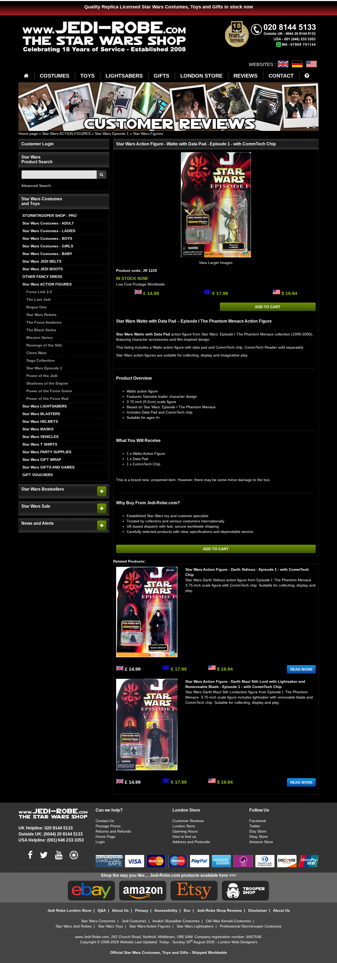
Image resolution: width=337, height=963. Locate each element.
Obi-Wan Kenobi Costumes (228, 921)
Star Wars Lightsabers (195, 926)
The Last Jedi (38, 299)
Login (100, 842)
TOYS (87, 76)
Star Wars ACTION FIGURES (66, 133)
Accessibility (165, 910)
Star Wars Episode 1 (112, 133)
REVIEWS (245, 76)
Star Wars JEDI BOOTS (42, 269)
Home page (28, 133)
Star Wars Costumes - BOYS (47, 238)
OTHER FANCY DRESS (42, 276)
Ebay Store (258, 836)
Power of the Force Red (47, 398)
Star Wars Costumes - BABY (47, 254)
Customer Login (37, 144)
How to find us (184, 836)
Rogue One (36, 307)
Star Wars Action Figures (149, 926)
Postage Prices (108, 826)
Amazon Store (261, 842)
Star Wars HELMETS (40, 421)
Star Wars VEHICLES (40, 437)
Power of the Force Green (49, 391)
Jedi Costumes (134, 921)
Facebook (257, 821)
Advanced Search (36, 186)
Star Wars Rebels (41, 315)
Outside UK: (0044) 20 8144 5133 (50, 834)
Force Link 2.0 (39, 292)
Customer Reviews (188, 821)
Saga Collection (40, 360)
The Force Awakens (44, 322)
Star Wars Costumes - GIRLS (47, 246)
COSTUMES (54, 76)
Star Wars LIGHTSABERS (44, 406)
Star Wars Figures (148, 133)
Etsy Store (257, 831)
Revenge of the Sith (44, 345)
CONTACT (281, 76)
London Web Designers (237, 942)
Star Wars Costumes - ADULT (48, 223)
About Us (120, 910)
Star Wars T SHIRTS (39, 444)
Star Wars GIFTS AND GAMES (48, 467)
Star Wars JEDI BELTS (41, 261)
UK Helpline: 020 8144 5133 (45, 828)
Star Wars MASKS (37, 429)
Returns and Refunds (113, 831)
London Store (183, 826)
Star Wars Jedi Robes (74, 926)
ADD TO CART (267, 307)
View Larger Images (215, 263)
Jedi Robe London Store (69, 910)
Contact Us (105, 821)
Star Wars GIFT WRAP (41, 459)
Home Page (105, 836)
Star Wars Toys (110, 926)
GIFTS (161, 76)
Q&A (102, 910)
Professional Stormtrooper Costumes (250, 926)
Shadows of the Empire (47, 383)
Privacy (141, 910)
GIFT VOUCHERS (37, 475)
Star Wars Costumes (98, 921)
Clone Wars (36, 353)
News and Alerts (37, 523)
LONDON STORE (201, 76)
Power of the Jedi (42, 376)
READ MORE (301, 669)
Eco (187, 910)
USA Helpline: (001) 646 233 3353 (51, 840)
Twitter (254, 826)
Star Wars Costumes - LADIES (48, 231)
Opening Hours (185, 831)
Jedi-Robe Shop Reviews (219, 910)
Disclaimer (257, 910)
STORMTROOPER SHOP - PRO (49, 215)
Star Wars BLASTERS (41, 414)
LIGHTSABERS (124, 76)
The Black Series (41, 330)
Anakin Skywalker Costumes (176, 921)
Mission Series (39, 337)
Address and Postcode (191, 842)
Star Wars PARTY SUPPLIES (46, 452)
